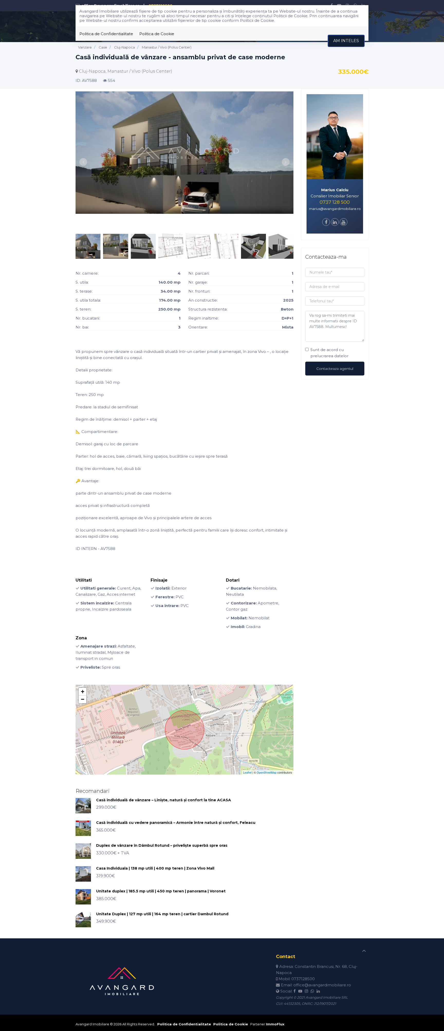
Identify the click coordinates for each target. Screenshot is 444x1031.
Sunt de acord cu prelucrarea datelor (329, 352)
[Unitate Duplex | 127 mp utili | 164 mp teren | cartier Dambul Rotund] (83, 919)
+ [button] (82, 691)
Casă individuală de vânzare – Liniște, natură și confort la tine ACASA (163, 800)
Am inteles (346, 40)
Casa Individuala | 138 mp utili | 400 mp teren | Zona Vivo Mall (155, 868)
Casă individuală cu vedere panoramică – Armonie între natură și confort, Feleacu (175, 822)
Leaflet (247, 772)
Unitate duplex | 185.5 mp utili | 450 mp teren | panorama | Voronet (161, 891)
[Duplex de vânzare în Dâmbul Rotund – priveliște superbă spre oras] (83, 850)
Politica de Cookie (156, 33)
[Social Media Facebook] (326, 222)
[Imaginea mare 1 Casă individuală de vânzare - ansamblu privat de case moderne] (184, 152)
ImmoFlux (275, 1024)
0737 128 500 (335, 202)
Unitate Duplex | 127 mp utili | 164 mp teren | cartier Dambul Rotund (162, 914)
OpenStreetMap (266, 772)
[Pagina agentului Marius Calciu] (335, 136)
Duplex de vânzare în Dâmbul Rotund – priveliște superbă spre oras (161, 845)
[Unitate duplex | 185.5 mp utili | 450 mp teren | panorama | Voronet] (83, 896)
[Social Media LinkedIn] (335, 222)
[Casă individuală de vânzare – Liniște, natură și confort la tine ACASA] (83, 805)
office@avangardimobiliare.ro (322, 984)
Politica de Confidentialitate (106, 33)
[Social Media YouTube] (343, 222)
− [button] (82, 699)
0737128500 (303, 978)
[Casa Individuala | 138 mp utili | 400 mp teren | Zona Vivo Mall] (83, 873)
